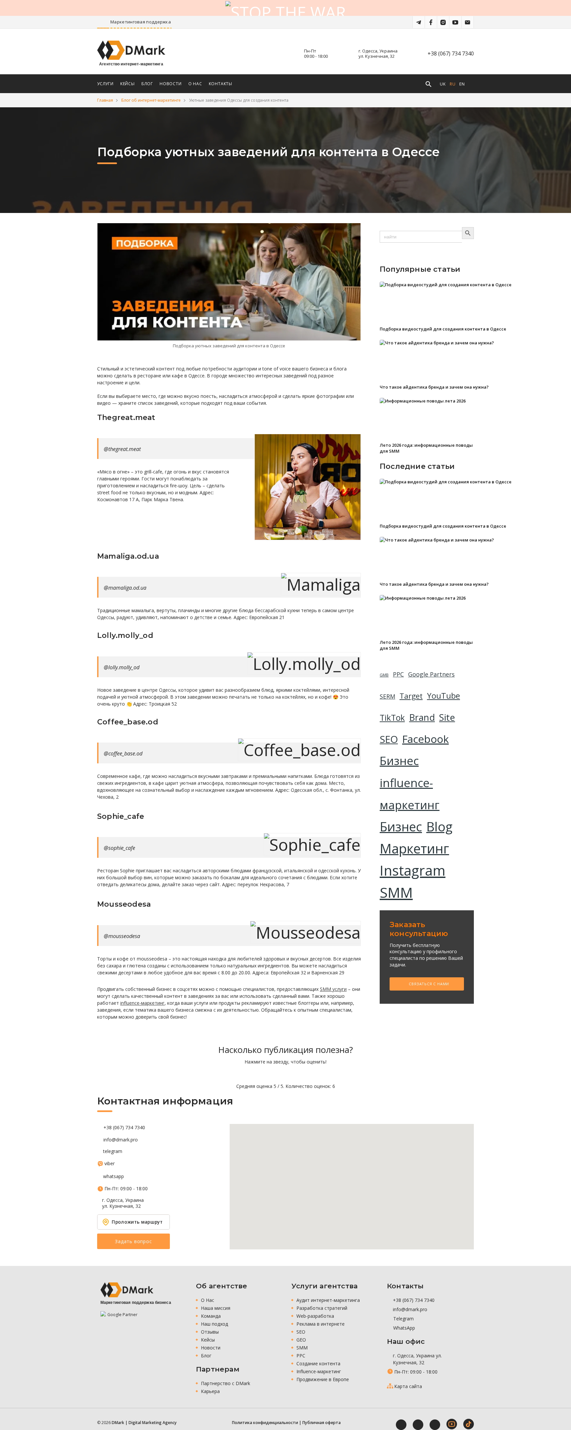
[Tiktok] (468, 1424)
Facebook (425, 739)
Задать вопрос (133, 1241)
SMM (396, 892)
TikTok (392, 717)
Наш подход (214, 1324)
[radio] (262, 1074)
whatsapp (113, 1176)
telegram (112, 1151)
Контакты (220, 84)
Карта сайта (408, 1386)
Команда (211, 1316)
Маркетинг (414, 848)
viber (109, 1164)
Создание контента (318, 1363)
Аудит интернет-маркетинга (328, 1300)
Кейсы (127, 84)
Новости (171, 84)
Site (447, 717)
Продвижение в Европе (322, 1379)
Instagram (412, 870)
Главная (105, 100)
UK (443, 84)
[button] (352, 1183)
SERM (387, 696)
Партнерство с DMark (225, 1383)
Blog (439, 826)
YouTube (443, 695)
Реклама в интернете (320, 1324)
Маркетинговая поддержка (169, 22)
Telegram (403, 1318)
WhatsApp (403, 1328)
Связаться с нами (428, 983)
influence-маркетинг (142, 1003)
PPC (398, 674)
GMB (384, 675)
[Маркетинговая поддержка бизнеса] (126, 1289)
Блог (147, 84)
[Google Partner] (119, 1319)
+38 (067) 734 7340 (451, 53)
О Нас (195, 84)
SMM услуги (333, 989)
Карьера (210, 1391)
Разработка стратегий (321, 1308)
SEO (389, 739)
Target (411, 696)
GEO (301, 1340)
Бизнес (399, 760)
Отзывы (210, 1332)
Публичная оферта (321, 1422)
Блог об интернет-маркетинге (151, 100)
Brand (422, 717)
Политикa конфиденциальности (265, 1422)
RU (453, 84)
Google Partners (431, 674)
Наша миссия (215, 1308)
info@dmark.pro (120, 1140)
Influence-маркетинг (318, 1371)
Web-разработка (315, 1316)
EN (462, 84)
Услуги (105, 84)
